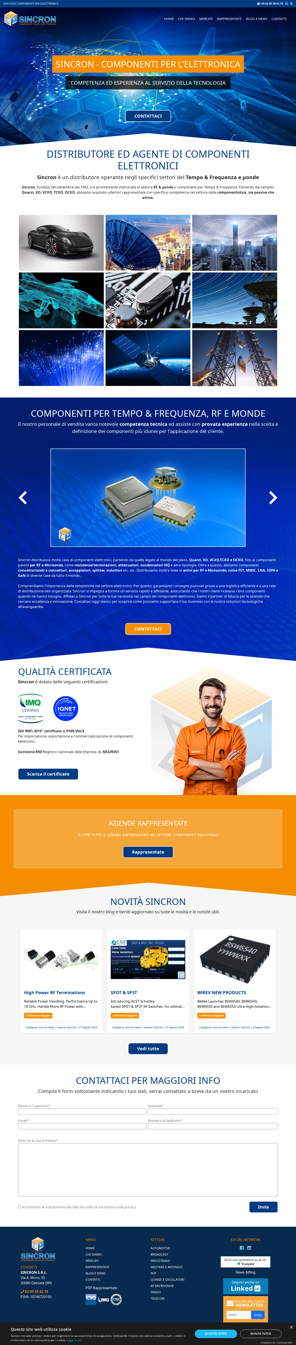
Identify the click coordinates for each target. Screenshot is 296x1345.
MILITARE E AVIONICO (166, 1267)
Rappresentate (148, 852)
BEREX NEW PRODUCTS (221, 992)
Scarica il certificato (48, 774)
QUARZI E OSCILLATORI (167, 1279)
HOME (169, 18)
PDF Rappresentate (101, 1287)
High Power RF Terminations (55, 992)
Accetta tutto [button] (216, 1333)
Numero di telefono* (165, 1120)
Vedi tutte (148, 1049)
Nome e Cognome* (34, 1106)
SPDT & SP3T (124, 992)
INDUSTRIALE (160, 1261)
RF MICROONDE (162, 1286)
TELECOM (157, 1298)
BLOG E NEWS (256, 18)
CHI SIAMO (186, 18)
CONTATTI (279, 18)
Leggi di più (74, 1340)
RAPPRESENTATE (229, 18)
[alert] (148, 1334)
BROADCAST (159, 1254)
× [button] (291, 1327)
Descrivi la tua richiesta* (38, 1140)
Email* (23, 1120)
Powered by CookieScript (276, 1342)
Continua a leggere (38, 1015)
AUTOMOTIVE (160, 1248)
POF (153, 1273)
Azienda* (155, 1106)
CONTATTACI (148, 116)
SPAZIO (156, 1292)
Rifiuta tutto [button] (260, 1333)
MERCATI (92, 1261)
